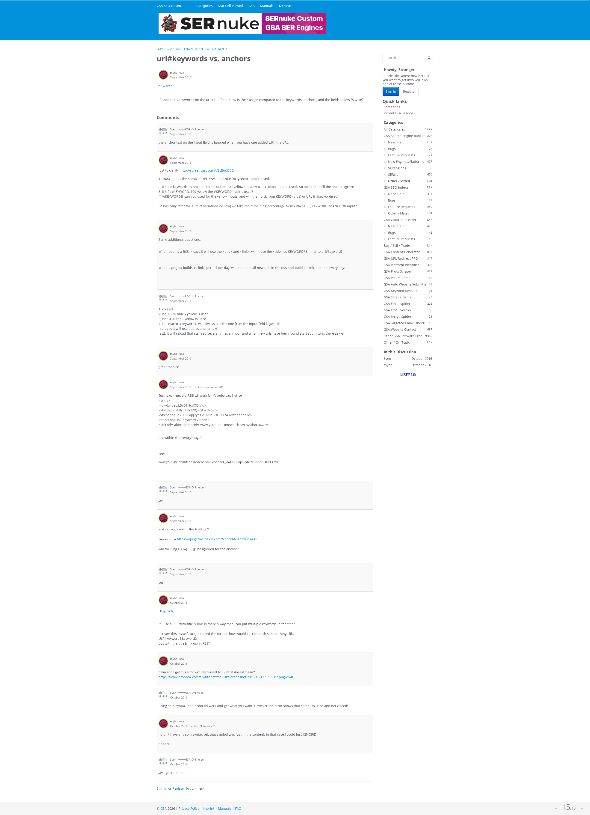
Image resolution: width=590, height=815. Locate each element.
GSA (251, 5)
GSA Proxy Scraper (408, 271)
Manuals (267, 5)
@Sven (168, 611)
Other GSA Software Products (408, 336)
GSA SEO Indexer (408, 187)
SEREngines (410, 168)
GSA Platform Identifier (408, 265)
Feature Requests (410, 155)
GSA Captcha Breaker (408, 219)
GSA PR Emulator (408, 278)
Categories (204, 5)
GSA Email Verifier (408, 310)
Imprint (208, 808)
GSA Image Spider (408, 316)
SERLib (410, 174)
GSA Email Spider (408, 303)
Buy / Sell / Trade (408, 245)
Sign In (162, 788)
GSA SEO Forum (169, 5)
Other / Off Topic (408, 342)
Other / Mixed (410, 181)
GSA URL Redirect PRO (408, 258)
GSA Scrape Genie (408, 297)
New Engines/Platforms (410, 161)
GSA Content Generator (408, 252)
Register (178, 788)
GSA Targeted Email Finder (408, 323)
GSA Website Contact (408, 329)
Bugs (410, 148)
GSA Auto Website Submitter (408, 284)
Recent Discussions (398, 113)
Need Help (410, 142)
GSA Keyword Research (408, 291)
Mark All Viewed (230, 5)
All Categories (408, 129)
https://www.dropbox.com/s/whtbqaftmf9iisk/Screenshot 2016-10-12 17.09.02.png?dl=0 (226, 677)
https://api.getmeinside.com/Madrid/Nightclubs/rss (217, 539)
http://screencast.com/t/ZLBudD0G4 (208, 170)
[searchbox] (408, 58)
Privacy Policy (189, 808)
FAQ (238, 808)
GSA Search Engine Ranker (408, 136)
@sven (167, 86)
